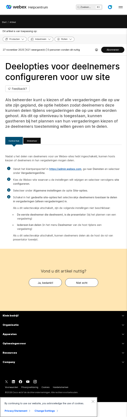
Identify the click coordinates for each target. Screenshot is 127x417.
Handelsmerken (60, 387)
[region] (48, 407)
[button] (110, 7)
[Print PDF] (96, 50)
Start (4, 22)
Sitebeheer (32, 141)
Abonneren (113, 49)
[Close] (93, 401)
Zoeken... (85, 7)
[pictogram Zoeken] (78, 7)
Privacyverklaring (29, 387)
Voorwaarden (11, 387)
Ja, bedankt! (45, 282)
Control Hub (14, 141)
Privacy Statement (16, 410)
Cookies (46, 387)
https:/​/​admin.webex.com (65, 169)
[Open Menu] (121, 7)
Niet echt (81, 282)
